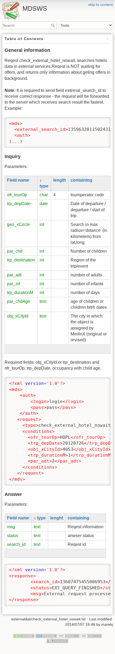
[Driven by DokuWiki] (57, 641)
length (59, 180)
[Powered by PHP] (46, 635)
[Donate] (23, 635)
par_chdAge (18, 301)
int (42, 224)
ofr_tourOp (17, 195)
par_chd (14, 251)
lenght (56, 518)
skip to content (100, 4)
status (12, 535)
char (44, 195)
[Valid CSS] (91, 635)
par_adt (14, 275)
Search (53, 25)
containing (81, 180)
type (44, 186)
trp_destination (21, 260)
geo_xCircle (18, 224)
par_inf (13, 283)
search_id (16, 544)
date (44, 203)
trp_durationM (20, 292)
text (43, 301)
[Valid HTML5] (68, 635)
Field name (18, 180)
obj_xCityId (17, 316)
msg (11, 526)
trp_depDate (18, 203)
